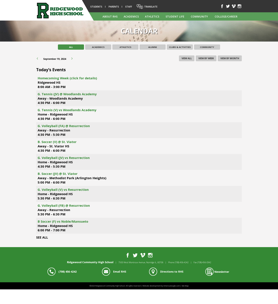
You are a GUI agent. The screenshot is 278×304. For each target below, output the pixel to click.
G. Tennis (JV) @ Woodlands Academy (67, 94)
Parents (114, 6)
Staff (128, 6)
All (71, 47)
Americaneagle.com (171, 286)
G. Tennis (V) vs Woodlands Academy (67, 110)
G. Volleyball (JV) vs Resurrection (64, 157)
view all (187, 58)
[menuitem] (109, 16)
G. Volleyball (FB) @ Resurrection (64, 205)
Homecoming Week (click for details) (67, 78)
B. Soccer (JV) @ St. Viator (57, 173)
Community (207, 47)
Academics (98, 47)
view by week (206, 58)
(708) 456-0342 (204, 262)
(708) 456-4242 (182, 262)
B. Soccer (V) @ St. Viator (57, 142)
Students (96, 6)
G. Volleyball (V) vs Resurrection (63, 189)
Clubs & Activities (180, 47)
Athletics (125, 47)
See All (42, 237)
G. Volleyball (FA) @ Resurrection (64, 126)
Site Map (185, 286)
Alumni (152, 47)
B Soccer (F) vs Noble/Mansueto (63, 221)
